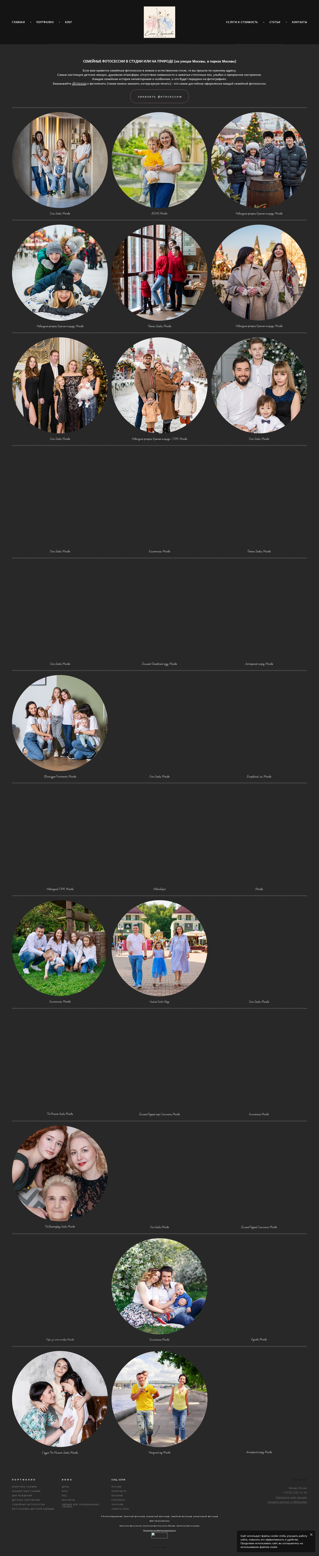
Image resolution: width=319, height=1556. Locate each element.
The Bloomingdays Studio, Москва (60, 1226)
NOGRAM (117, 1495)
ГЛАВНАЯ (18, 22)
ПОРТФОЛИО (45, 22)
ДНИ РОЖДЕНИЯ (22, 1495)
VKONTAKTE (119, 1491)
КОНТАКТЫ (299, 22)
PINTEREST (119, 1500)
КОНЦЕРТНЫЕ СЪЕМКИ (26, 1491)
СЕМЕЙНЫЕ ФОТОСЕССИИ (28, 1504)
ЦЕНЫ (65, 1487)
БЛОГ (68, 22)
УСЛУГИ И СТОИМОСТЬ (242, 22)
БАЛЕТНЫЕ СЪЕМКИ (24, 1487)
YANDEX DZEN (120, 1509)
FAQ (64, 1495)
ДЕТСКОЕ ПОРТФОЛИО (26, 1500)
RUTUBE (117, 1487)
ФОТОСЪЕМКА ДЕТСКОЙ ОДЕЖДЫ (33, 1509)
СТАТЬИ (275, 22)
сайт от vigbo (159, 1547)
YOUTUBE (118, 1504)
